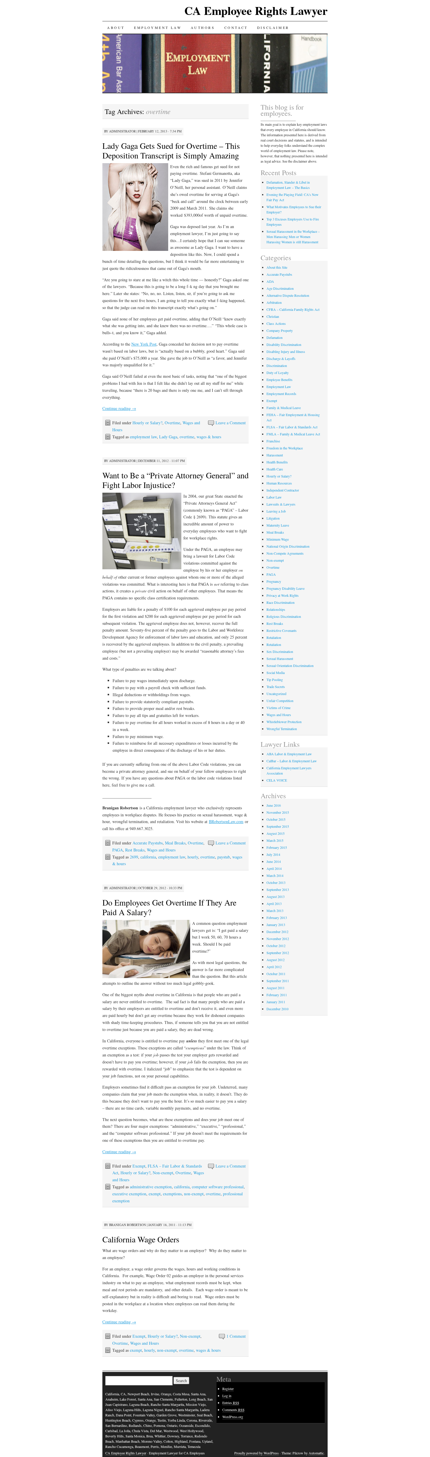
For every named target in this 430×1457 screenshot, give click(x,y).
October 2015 (275, 819)
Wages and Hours (161, 850)
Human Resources (279, 483)
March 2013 (274, 910)
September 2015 (277, 826)
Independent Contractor (282, 490)
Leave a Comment (231, 422)
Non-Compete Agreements (285, 553)
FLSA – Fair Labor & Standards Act (291, 427)
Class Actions (276, 323)
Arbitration (274, 302)
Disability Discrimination (283, 344)
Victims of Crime (278, 707)
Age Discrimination (280, 288)
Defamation (274, 337)
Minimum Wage (277, 539)
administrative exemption (151, 1186)
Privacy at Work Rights (282, 595)
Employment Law (157, 27)
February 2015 (276, 847)
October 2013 (275, 882)
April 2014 (274, 868)
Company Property (279, 330)
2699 (134, 857)
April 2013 (274, 903)
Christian (272, 316)
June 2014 (273, 861)
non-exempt (194, 1193)
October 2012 (275, 945)
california (148, 857)
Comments (233, 1409)
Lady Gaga (168, 436)
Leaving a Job (276, 511)
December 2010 (277, 1008)
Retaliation (273, 637)
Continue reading (119, 408)
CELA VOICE (276, 780)
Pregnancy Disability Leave (285, 588)
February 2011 (276, 994)
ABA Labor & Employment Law (289, 753)
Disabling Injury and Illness (285, 351)
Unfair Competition (279, 700)
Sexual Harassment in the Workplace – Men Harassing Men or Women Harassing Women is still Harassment (293, 236)
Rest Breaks (135, 850)
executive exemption (129, 1193)
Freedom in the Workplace (284, 448)
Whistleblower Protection (284, 721)
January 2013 (275, 924)
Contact (236, 27)
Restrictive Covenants (281, 630)
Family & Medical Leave (283, 407)
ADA (270, 281)
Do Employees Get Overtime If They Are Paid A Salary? (169, 907)
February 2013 (276, 917)
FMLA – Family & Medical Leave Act (293, 434)
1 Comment (236, 1336)
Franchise (273, 441)
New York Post (143, 344)
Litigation (273, 518)
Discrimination (276, 365)
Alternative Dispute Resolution (287, 295)
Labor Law (274, 497)
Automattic (316, 1453)
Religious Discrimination (283, 616)
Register (228, 1388)
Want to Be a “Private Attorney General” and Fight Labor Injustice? (175, 480)
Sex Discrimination (279, 651)
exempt (155, 1193)
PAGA (117, 850)
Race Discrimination (280, 602)
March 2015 (274, 840)
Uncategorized (276, 693)
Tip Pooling (274, 679)
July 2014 (273, 854)
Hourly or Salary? (147, 422)
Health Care (274, 469)
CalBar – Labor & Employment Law (291, 760)
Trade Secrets (275, 686)
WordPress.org (232, 1416)
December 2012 (277, 931)
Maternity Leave (277, 525)
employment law (143, 436)
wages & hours (209, 436)
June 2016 (273, 805)
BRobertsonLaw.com (226, 821)
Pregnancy (273, 581)
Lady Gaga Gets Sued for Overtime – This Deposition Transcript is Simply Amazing (171, 150)
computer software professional (218, 1186)
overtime (187, 436)
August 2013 (275, 896)
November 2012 (277, 938)
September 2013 (277, 889)
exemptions (172, 1193)
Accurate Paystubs (148, 843)
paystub (223, 857)
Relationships (275, 609)
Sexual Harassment (279, 658)
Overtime (172, 422)
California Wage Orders (140, 1239)
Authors (203, 27)
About (116, 27)
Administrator (122, 131)
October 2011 (275, 973)
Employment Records (281, 393)
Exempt (139, 1166)
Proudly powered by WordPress (256, 1453)
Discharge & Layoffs (280, 358)
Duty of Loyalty (277, 372)
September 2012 (277, 952)
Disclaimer (273, 27)
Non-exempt (163, 1172)
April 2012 (274, 966)
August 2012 (275, 959)
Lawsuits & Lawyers (280, 504)
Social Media (275, 672)
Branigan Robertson (127, 1224)
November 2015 (277, 812)
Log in (226, 1395)
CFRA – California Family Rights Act (292, 309)
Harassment (274, 455)
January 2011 (275, 1001)
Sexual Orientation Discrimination (290, 665)
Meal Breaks (175, 843)
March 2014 (274, 875)
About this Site (276, 267)
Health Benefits (277, 462)
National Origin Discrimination (287, 546)
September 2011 (277, 980)
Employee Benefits (279, 379)
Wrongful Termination (281, 728)
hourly (193, 857)
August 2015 (275, 833)
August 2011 (275, 987)
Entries (230, 1402)
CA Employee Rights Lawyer (256, 10)
